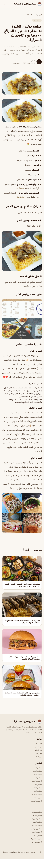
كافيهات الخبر (37, 774)
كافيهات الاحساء (36, 798)
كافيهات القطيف (36, 801)
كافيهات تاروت (37, 842)
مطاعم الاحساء (37, 778)
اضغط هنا (20, 188)
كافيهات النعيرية (36, 839)
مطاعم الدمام (37, 771)
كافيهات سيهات (36, 825)
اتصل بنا (39, 753)
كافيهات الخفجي (36, 832)
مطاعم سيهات (37, 812)
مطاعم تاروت (37, 835)
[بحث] (4, 4)
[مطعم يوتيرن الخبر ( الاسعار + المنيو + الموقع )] (22, 110)
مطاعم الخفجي (37, 822)
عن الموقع (38, 750)
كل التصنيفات (37, 747)
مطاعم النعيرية (37, 819)
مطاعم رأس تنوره (36, 829)
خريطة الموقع (37, 757)
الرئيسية (39, 15)
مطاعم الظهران (37, 791)
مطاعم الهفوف (37, 815)
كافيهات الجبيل (37, 794)
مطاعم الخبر (30, 15)
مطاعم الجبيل (37, 784)
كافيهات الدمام (37, 781)
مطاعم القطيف (37, 788)
